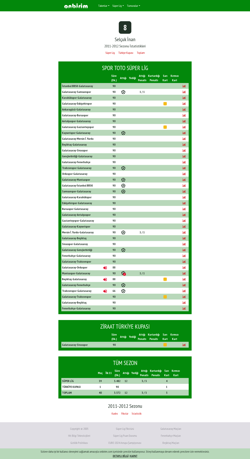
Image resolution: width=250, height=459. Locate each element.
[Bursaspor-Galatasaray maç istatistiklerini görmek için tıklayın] (184, 209)
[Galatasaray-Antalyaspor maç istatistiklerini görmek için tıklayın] (184, 215)
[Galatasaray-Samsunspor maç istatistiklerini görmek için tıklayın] (184, 92)
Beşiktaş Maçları (171, 443)
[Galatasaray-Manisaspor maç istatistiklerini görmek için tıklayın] (184, 179)
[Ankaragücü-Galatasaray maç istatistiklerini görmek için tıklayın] (184, 109)
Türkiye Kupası (125, 52)
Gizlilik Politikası (79, 443)
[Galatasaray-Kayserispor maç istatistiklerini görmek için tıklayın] (184, 226)
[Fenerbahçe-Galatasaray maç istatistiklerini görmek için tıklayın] (184, 255)
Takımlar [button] (102, 5)
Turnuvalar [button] (132, 5)
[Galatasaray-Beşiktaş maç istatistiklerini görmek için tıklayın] (184, 238)
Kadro (115, 413)
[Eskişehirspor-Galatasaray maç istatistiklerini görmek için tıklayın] (184, 203)
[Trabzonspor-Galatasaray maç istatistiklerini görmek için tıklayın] (184, 168)
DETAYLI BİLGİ (120, 456)
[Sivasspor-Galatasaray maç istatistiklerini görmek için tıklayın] (184, 244)
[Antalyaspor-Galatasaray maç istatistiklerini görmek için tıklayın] (184, 121)
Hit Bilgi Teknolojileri (79, 435)
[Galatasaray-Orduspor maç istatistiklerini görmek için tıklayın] (184, 267)
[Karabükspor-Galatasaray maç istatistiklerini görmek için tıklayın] (184, 97)
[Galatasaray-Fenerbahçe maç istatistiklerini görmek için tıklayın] (184, 162)
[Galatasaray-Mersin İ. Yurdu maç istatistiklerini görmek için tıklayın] (184, 138)
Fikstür (124, 413)
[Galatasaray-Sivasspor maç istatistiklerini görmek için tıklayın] (184, 150)
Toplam (141, 52)
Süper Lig (110, 52)
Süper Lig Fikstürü (125, 428)
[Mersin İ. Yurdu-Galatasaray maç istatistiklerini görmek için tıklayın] (184, 232)
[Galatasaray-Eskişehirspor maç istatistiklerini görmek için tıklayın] (184, 103)
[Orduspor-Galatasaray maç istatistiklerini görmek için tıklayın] (184, 174)
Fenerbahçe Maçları (171, 435)
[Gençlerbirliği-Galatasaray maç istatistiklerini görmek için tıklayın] (184, 156)
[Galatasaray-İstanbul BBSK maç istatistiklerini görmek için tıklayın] (184, 185)
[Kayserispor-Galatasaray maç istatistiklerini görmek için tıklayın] (184, 133)
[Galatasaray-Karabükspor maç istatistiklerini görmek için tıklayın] (184, 197)
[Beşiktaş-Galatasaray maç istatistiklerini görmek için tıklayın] (184, 144)
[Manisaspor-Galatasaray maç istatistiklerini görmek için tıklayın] (184, 273)
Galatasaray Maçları (171, 428)
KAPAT (133, 456)
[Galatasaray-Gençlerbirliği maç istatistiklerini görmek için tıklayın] (184, 250)
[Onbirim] (76, 6)
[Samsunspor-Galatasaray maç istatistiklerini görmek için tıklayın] (184, 191)
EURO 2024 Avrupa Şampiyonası (125, 443)
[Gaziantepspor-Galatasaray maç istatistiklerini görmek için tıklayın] (184, 220)
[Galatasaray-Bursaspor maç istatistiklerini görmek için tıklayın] (184, 115)
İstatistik (136, 413)
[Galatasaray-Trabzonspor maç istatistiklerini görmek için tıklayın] (184, 261)
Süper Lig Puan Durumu (125, 435)
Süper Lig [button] (117, 5)
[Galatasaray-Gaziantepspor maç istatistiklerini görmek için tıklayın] (184, 127)
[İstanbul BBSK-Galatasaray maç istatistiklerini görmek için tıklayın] (184, 86)
